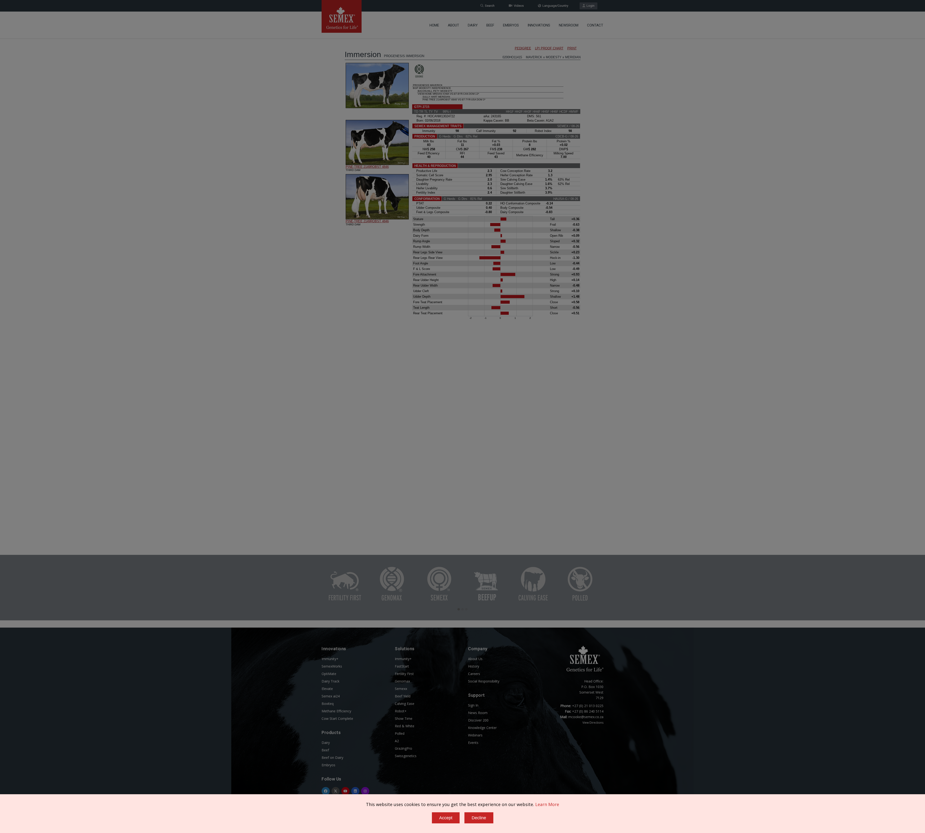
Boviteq (328, 703)
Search (489, 5)
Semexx (401, 688)
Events (473, 742)
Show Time (403, 718)
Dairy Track (330, 681)
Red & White (404, 726)
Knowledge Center (482, 727)
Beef (490, 25)
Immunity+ (330, 658)
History (473, 666)
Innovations (539, 25)
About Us (475, 658)
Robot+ (401, 711)
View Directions (592, 723)
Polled (399, 733)
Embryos (511, 25)
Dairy (473, 25)
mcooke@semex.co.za (585, 717)
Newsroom (568, 25)
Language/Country (554, 5)
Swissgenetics (405, 756)
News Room (478, 712)
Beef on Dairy (332, 757)
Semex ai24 (331, 696)
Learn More (547, 804)
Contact (595, 25)
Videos (518, 5)
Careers (474, 673)
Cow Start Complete (337, 718)
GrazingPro (403, 748)
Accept (445, 817)
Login (590, 5)
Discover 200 (478, 720)
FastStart (402, 666)
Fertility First (404, 673)
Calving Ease (404, 703)
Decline (479, 817)
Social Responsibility (483, 681)
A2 (397, 741)
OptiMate (329, 673)
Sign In (473, 705)
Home (434, 25)
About (453, 25)
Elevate (327, 688)
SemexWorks (332, 666)
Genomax (402, 681)
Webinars (475, 735)
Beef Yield (402, 696)
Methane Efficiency (336, 711)
